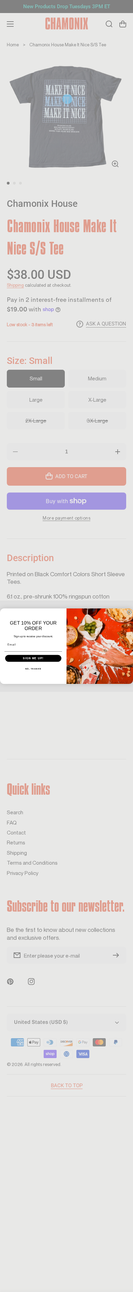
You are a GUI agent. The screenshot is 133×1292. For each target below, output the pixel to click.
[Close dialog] (129, 612)
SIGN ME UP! (33, 658)
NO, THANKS (33, 668)
